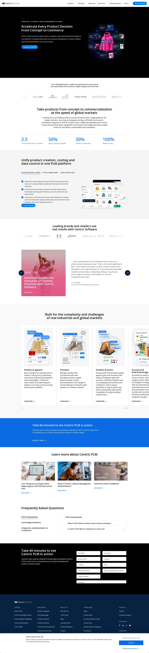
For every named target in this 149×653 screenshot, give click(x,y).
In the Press (64, 615)
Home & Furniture (43, 623)
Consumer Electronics (45, 631)
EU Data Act (87, 631)
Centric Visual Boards (21, 623)
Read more (28, 292)
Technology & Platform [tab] (31, 522)
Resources (101, 3)
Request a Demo (140, 3)
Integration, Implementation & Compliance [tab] (34, 529)
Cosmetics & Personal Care (46, 627)
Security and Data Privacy (92, 619)
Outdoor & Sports (43, 619)
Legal (85, 611)
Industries (81, 3)
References (92, 3)
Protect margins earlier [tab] (50, 172)
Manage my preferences (130, 648)
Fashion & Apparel (43, 611)
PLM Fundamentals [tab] (29, 517)
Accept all (131, 643)
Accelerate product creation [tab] (31, 172)
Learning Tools (65, 623)
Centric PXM (18, 627)
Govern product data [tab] (67, 172)
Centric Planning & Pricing (22, 615)
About (126, 3)
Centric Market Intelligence (23, 619)
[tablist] (48, 172)
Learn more (28, 401)
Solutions (70, 3)
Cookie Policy (45, 641)
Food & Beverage (43, 615)
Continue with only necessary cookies (131, 638)
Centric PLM (18, 611)
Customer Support (125, 615)
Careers (63, 631)
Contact (121, 611)
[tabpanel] (74, 193)
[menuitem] (24, 611)
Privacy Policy (33, 641)
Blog (62, 619)
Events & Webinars (115, 3)
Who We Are (65, 611)
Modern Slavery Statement (92, 627)
